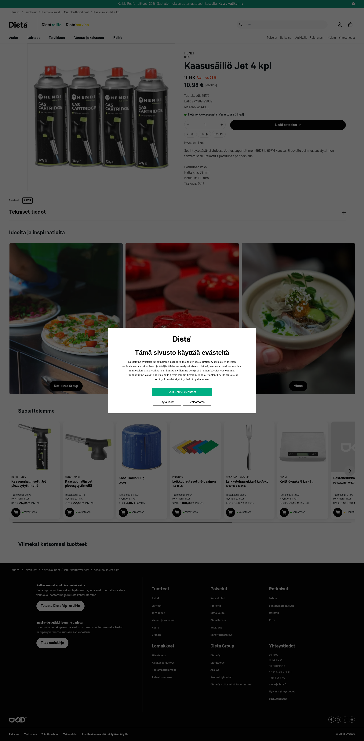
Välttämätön (197, 402)
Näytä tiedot (166, 402)
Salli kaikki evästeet (182, 392)
